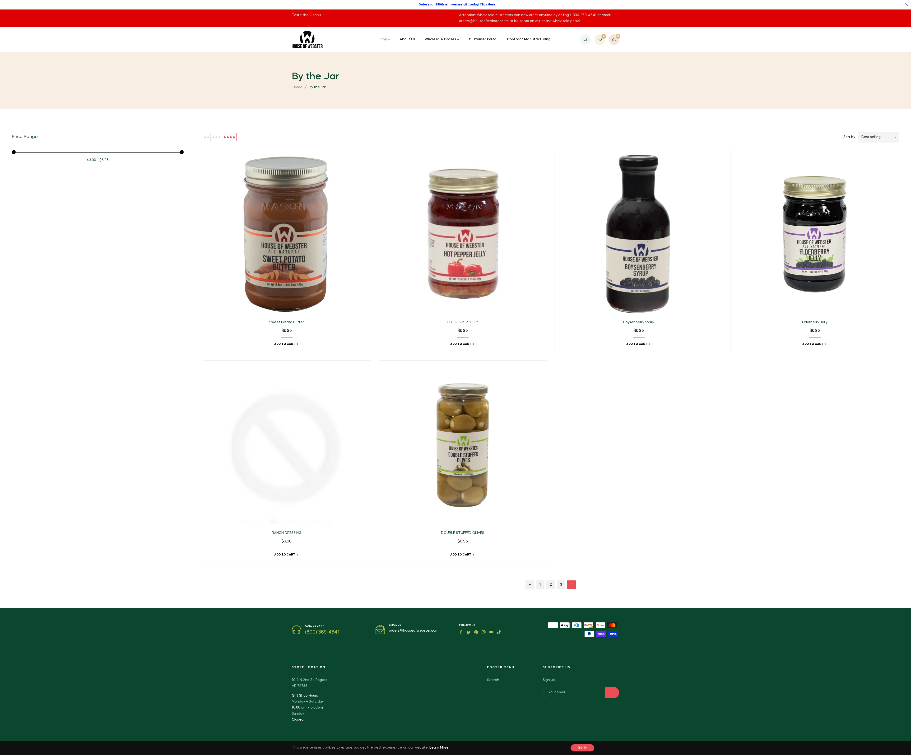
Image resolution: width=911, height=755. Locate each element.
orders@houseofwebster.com (413, 630)
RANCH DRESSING (287, 533)
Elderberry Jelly (814, 322)
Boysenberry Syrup (638, 322)
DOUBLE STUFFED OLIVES (462, 533)
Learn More (439, 747)
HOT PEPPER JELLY (462, 322)
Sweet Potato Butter (286, 322)
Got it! (582, 747)
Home (297, 87)
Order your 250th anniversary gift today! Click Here (456, 4)
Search (493, 680)
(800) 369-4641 (322, 632)
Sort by (849, 137)
